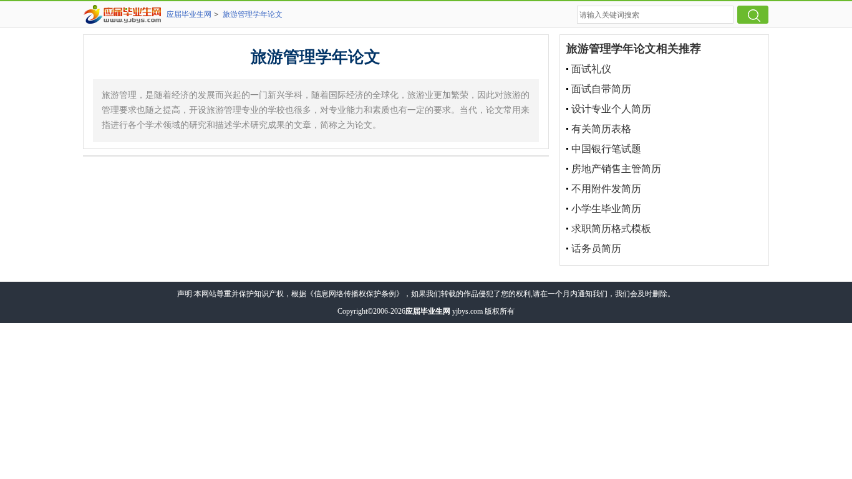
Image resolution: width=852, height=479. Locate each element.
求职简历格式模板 (611, 228)
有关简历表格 (601, 128)
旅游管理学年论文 (253, 14)
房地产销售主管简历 (616, 168)
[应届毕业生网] (125, 14)
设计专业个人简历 (611, 109)
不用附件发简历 (606, 188)
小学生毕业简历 (606, 208)
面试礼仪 (591, 69)
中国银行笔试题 (606, 148)
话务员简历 (596, 248)
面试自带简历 (601, 89)
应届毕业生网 (189, 14)
